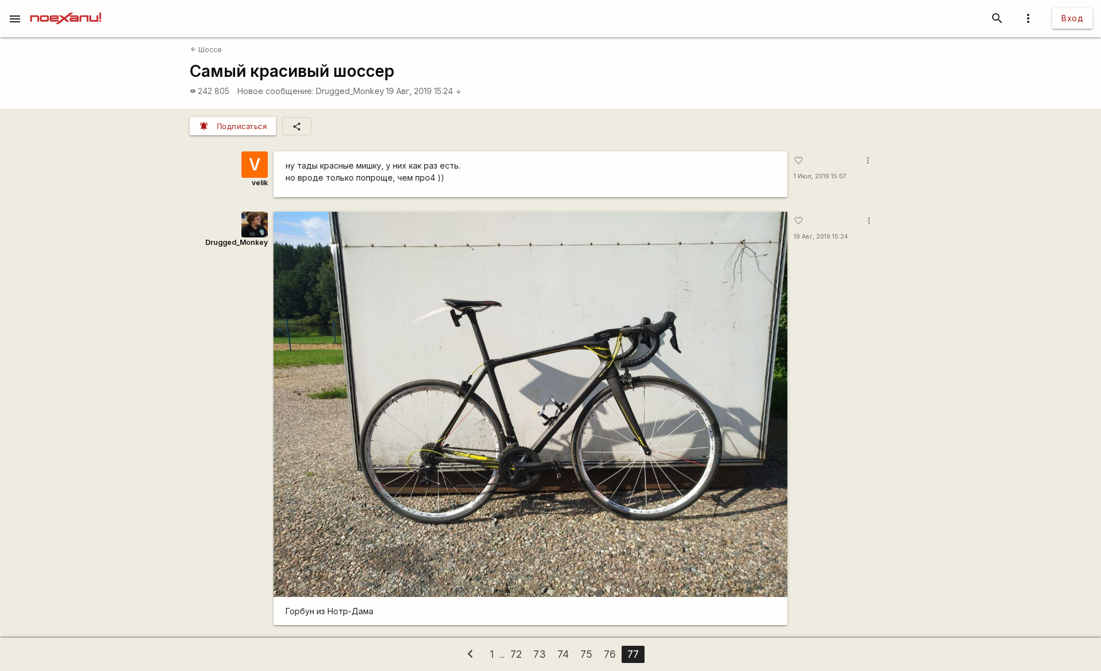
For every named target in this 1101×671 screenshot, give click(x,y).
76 (610, 654)
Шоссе (206, 49)
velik (260, 182)
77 (633, 654)
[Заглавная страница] (65, 8)
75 (586, 654)
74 (563, 654)
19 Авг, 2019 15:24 (424, 91)
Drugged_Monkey (350, 91)
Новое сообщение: (275, 91)
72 (516, 654)
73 (539, 654)
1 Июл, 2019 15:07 (820, 176)
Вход (1072, 18)
